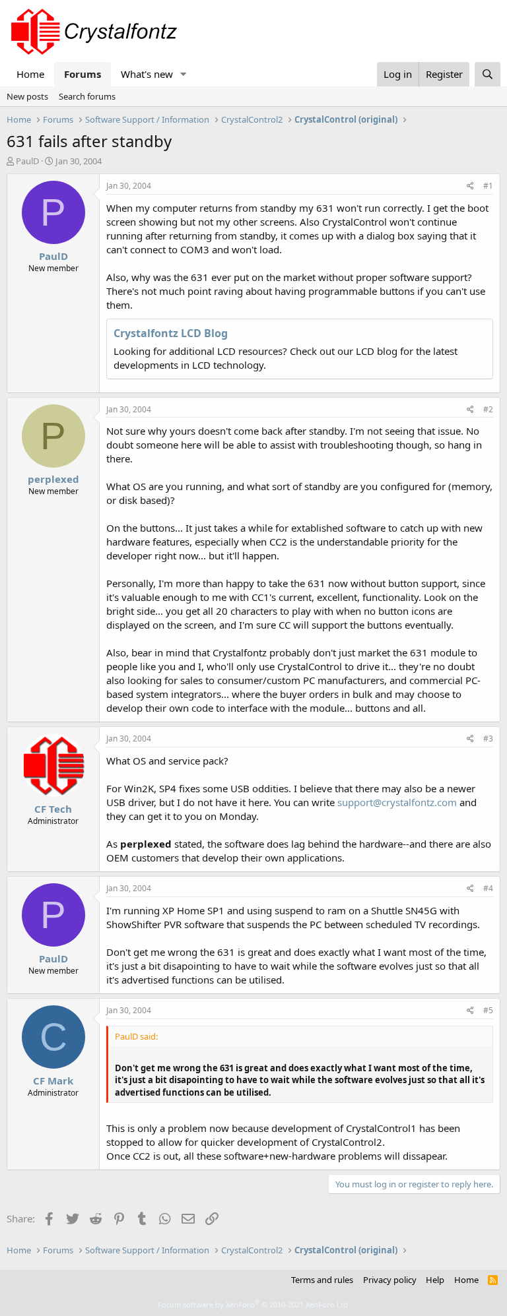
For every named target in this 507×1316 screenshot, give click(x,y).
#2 (488, 409)
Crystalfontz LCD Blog (171, 333)
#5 (488, 1010)
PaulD (27, 161)
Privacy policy (390, 1280)
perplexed (53, 479)
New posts (27, 96)
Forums (82, 73)
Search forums (87, 96)
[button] (183, 74)
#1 (488, 185)
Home (30, 73)
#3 (488, 738)
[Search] (487, 74)
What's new (147, 73)
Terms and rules (322, 1280)
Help (435, 1280)
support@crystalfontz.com (397, 802)
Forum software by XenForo (254, 1304)
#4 (488, 888)
